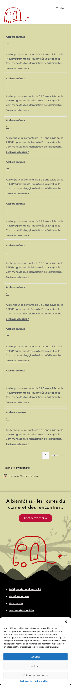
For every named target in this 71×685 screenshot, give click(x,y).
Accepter (36, 656)
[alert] (36, 476)
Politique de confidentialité (34, 681)
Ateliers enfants (15, 36)
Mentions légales (19, 596)
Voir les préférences (35, 675)
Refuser (35, 666)
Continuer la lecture (17, 68)
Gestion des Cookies (21, 610)
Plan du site (16, 603)
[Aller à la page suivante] (62, 455)
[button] (66, 621)
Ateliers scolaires (16, 412)
